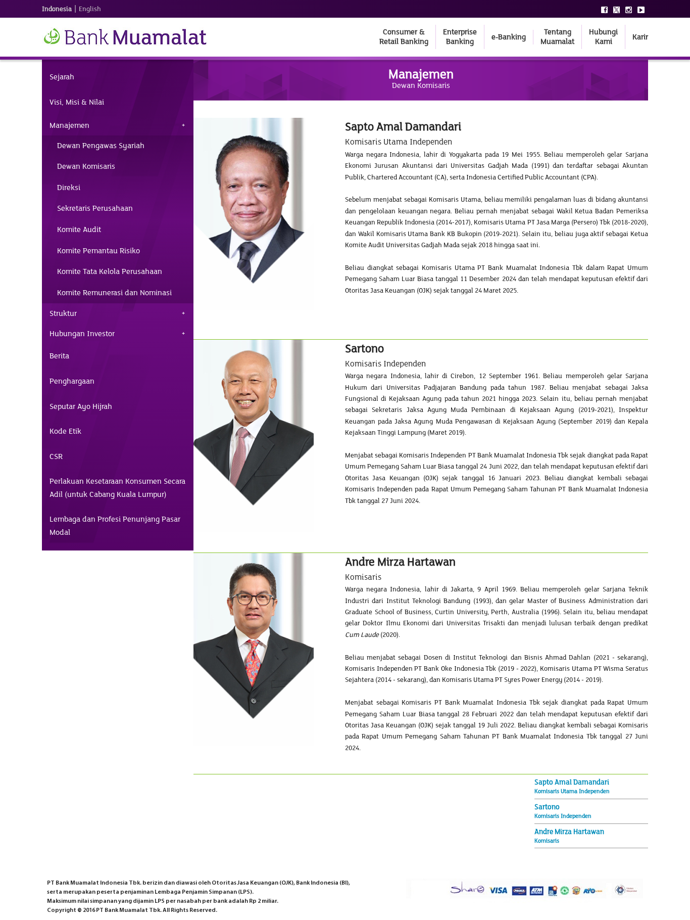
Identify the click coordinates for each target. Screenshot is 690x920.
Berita (59, 355)
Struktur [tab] (63, 313)
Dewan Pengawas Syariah (100, 145)
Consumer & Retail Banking (403, 36)
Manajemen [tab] (69, 125)
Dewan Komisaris (86, 166)
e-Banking (508, 36)
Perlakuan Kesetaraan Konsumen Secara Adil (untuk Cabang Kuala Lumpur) (117, 488)
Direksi (68, 187)
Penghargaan (72, 381)
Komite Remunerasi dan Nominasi (114, 292)
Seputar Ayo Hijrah (81, 406)
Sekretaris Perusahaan (95, 208)
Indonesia (57, 9)
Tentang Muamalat (557, 36)
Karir (640, 36)
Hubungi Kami (603, 36)
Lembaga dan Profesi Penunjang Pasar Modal (115, 526)
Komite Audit (79, 229)
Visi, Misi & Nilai (77, 102)
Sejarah (62, 76)
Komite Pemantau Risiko (98, 250)
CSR (56, 456)
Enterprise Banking (460, 36)
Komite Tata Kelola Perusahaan (109, 271)
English (90, 9)
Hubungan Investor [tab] (82, 333)
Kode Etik (65, 431)
